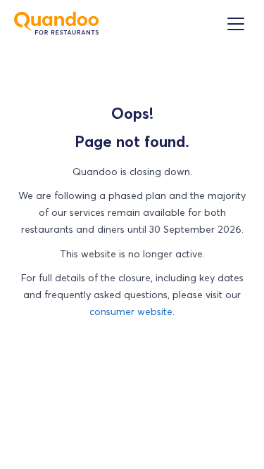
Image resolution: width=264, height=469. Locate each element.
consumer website (130, 311)
